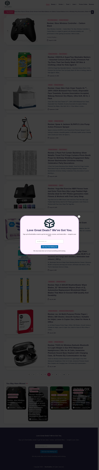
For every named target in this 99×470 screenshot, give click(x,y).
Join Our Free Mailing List (49, 247)
